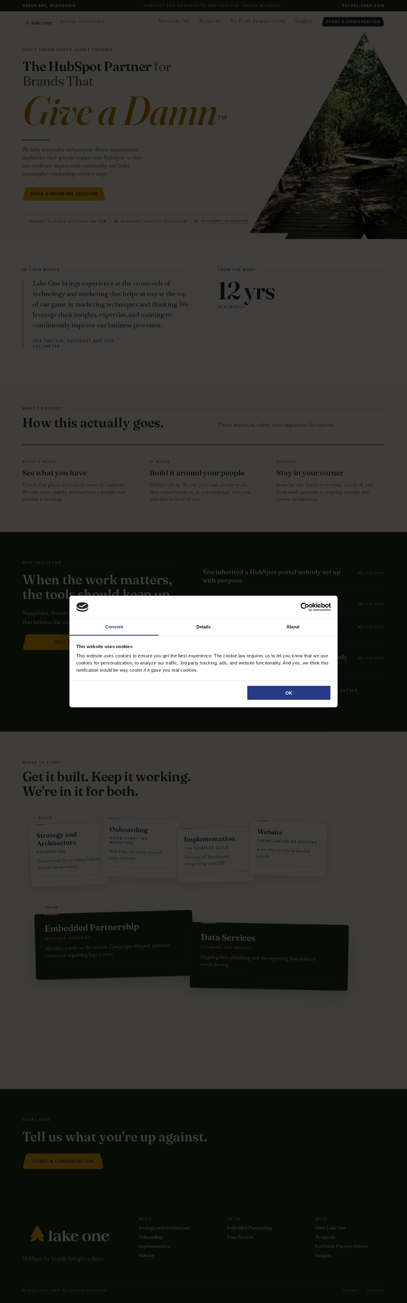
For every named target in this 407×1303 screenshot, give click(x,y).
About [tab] (292, 626)
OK (288, 692)
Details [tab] (203, 626)
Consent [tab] (114, 626)
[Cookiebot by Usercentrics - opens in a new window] (305, 607)
